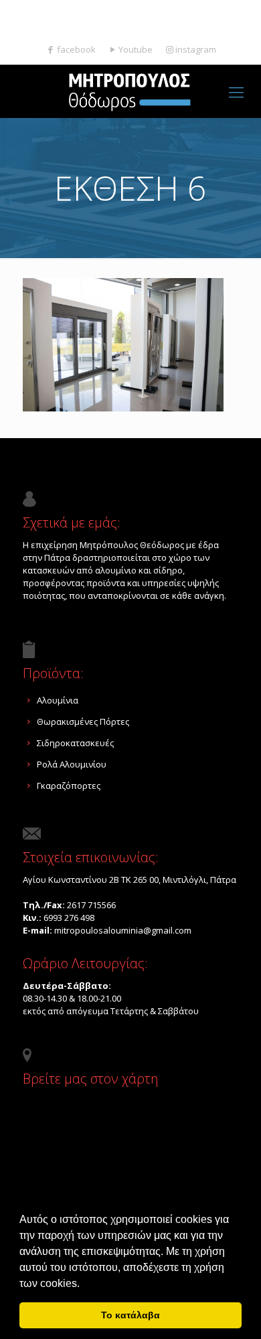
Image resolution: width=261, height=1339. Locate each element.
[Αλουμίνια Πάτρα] (130, 91)
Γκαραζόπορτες (68, 786)
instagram (195, 49)
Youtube (135, 49)
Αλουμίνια (57, 700)
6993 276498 (168, 10)
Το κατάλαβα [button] (130, 1315)
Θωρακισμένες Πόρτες (83, 722)
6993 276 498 (69, 918)
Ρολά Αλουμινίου (71, 764)
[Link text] (236, 91)
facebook (76, 49)
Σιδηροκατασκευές (75, 743)
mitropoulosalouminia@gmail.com (137, 24)
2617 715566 (99, 10)
